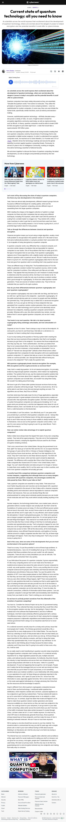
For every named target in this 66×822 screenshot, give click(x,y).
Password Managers (23, 797)
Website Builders (22, 805)
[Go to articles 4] (9, 188)
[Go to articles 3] (7, 188)
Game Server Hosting (23, 811)
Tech (2, 811)
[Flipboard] (60, 814)
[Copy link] (51, 71)
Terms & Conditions (32, 818)
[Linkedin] (54, 814)
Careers (54, 802)
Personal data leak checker (40, 797)
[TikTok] (51, 814)
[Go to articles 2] (6, 188)
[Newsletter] (64, 814)
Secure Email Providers (24, 802)
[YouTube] (57, 814)
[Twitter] (41, 814)
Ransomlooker (39, 808)
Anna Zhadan (10, 70)
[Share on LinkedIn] (62, 71)
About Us (54, 794)
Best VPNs (21, 799)
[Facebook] (44, 814)
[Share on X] (55, 71)
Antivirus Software (23, 794)
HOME (29, 7)
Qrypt (9, 141)
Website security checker (39, 805)
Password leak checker (41, 801)
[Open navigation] (3, 2)
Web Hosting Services (24, 808)
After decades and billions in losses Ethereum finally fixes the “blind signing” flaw (14, 181)
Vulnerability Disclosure (25, 819)
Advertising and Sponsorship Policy (9, 819)
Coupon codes (39, 811)
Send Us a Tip (55, 797)
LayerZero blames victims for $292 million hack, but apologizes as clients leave (35, 181)
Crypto (6, 185)
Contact (9, 818)
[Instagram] (48, 814)
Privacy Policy (23, 818)
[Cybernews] (33, 2)
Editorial (3, 797)
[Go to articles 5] (10, 188)
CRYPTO (35, 7)
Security (3, 799)
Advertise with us (56, 799)
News (2, 794)
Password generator (40, 794)
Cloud (2, 808)
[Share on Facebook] (59, 71)
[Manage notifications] (62, 818)
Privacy (3, 802)
